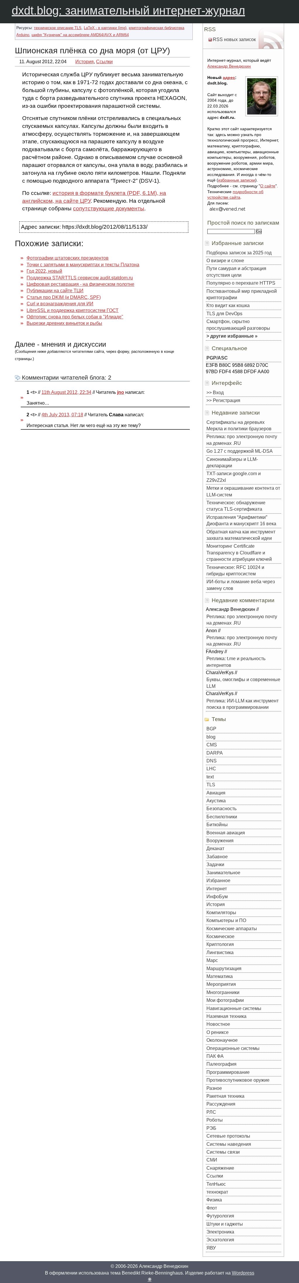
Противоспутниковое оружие (238, 1080)
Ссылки (104, 61)
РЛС (211, 1112)
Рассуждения (220, 1104)
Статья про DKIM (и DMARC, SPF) (64, 297)
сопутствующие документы (108, 208)
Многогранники (222, 992)
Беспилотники (221, 816)
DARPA (214, 752)
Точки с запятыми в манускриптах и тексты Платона (83, 264)
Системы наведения (228, 1144)
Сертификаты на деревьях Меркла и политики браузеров (239, 425)
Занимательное (223, 872)
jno (120, 392)
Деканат (215, 848)
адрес (229, 77)
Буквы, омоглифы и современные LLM (243, 682)
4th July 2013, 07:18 (62, 414)
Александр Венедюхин (229, 66)
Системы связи (223, 1152)
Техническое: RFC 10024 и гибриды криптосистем (235, 570)
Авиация (215, 792)
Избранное (218, 880)
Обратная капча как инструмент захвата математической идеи (240, 535)
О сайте (267, 186)
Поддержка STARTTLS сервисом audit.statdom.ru (80, 277)
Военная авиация (225, 832)
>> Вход (215, 392)
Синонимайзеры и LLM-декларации (232, 462)
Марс (212, 960)
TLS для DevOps (224, 313)
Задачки (215, 864)
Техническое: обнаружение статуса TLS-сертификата (235, 506)
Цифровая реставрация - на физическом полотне (80, 284)
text (210, 776)
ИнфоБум (217, 896)
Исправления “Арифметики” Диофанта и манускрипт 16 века (241, 520)
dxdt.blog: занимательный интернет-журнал (128, 10)
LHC (211, 768)
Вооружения (220, 840)
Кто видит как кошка (228, 305)
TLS (210, 784)
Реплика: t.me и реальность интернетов (235, 661)
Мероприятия (221, 984)
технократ (217, 1191)
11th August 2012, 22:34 (66, 392)
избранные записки (236, 180)
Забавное (217, 856)
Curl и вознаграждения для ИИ (60, 303)
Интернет (216, 888)
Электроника (220, 1231)
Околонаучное (222, 1040)
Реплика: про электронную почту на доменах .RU (241, 439)
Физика (214, 1199)
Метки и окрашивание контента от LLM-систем (243, 491)
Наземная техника (226, 1016)
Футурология (220, 1215)
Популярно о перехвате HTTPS (240, 283)
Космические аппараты (231, 928)
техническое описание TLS (57, 28)
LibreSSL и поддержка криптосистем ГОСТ (73, 310)
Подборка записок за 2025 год (239, 252)
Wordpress (243, 1272)
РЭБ (211, 1128)
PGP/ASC (217, 357)
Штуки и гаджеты (224, 1224)
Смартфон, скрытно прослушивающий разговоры (238, 324)
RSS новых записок (234, 39)
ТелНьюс (216, 1184)
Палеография (221, 1064)
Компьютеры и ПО (226, 920)
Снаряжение (220, 1168)
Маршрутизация (223, 968)
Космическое (220, 936)
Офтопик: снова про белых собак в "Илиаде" (75, 316)
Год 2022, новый (44, 271)
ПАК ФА (215, 1056)
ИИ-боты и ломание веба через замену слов (240, 585)
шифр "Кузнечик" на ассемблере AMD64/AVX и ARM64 (80, 35)
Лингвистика (220, 952)
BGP (211, 728)
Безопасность (221, 808)
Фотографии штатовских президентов (68, 257)
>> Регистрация (223, 400)
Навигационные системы (233, 1008)
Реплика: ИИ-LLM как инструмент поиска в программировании (242, 704)
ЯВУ (211, 1247)
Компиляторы (221, 912)
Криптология (220, 944)
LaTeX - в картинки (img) (105, 28)
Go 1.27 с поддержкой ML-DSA (239, 451)
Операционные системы (233, 1048)
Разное (214, 1088)
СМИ (211, 1159)
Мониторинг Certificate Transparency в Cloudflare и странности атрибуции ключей (239, 553)
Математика (219, 976)
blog (210, 736)
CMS (211, 744)
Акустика (216, 800)
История (84, 61)
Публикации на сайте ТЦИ (55, 290)
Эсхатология (220, 1239)
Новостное (218, 1024)
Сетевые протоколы (228, 1136)
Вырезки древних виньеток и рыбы (64, 323)
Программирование (228, 1072)
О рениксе (217, 1032)
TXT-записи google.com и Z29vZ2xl (233, 476)
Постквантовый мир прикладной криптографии (241, 294)
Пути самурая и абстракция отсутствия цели (236, 271)
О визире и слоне (225, 260)
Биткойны (217, 824)
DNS (211, 760)
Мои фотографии (225, 1000)
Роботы (214, 1120)
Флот (211, 1208)
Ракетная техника (225, 1096)
